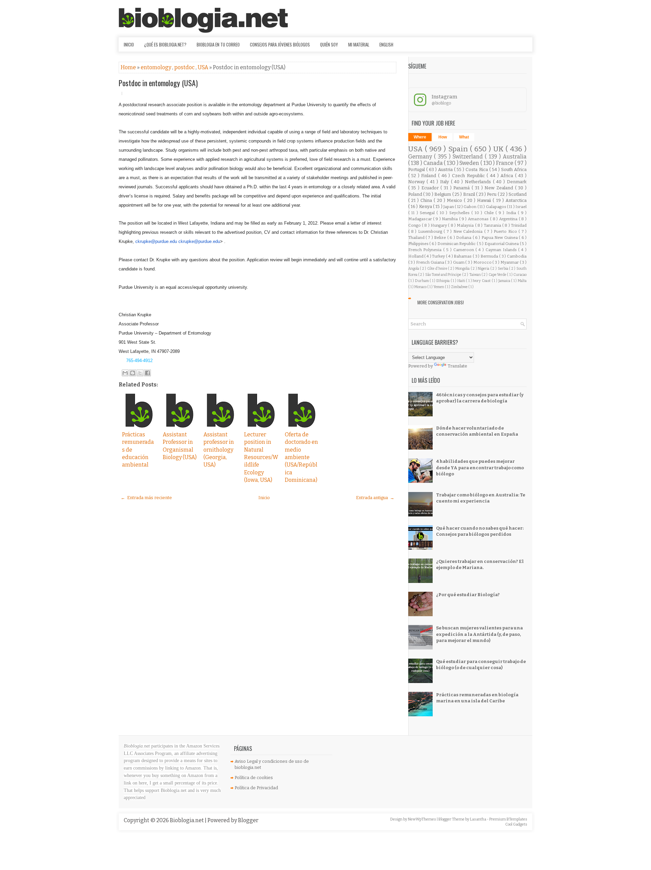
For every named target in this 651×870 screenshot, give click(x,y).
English (386, 44)
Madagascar (420, 218)
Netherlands (479, 181)
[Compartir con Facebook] (147, 373)
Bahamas (463, 256)
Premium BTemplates (508, 819)
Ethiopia (443, 281)
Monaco (420, 287)
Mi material (358, 44)
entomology (156, 67)
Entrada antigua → (375, 497)
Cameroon (464, 249)
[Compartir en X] (140, 373)
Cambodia (517, 256)
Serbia (503, 268)
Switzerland (469, 156)
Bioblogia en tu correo (218, 44)
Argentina (509, 218)
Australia (515, 156)
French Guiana (430, 262)
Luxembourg (430, 231)
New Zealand (500, 187)
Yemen (439, 287)
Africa (507, 175)
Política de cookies (254, 777)
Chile (489, 212)
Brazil (469, 194)
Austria (446, 169)
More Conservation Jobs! (440, 302)
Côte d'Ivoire (437, 268)
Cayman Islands (502, 249)
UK (499, 149)
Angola (414, 268)
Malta (522, 281)
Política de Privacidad (256, 787)
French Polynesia (425, 249)
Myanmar (510, 262)
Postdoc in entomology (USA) (158, 82)
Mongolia (463, 268)
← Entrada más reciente (146, 497)
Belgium (443, 194)
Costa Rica (477, 169)
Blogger (248, 820)
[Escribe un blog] (132, 373)
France (505, 163)
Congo (415, 225)
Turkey (439, 256)
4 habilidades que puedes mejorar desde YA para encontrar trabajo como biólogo (480, 467)
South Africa (514, 169)
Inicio (129, 44)
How (442, 137)
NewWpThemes (422, 819)
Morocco (483, 262)
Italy (445, 181)
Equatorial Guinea (502, 243)
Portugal (417, 169)
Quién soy (329, 44)
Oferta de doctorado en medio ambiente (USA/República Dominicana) (301, 457)
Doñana (464, 237)
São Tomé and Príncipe (443, 274)
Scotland (518, 194)
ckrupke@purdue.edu (156, 241)
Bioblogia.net (187, 820)
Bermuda (489, 256)
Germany (421, 156)
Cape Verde (498, 274)
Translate (457, 365)
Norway (417, 181)
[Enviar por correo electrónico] (125, 373)
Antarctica (516, 200)
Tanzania (493, 225)
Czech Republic (469, 175)
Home (129, 67)
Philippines (419, 243)
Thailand (417, 237)
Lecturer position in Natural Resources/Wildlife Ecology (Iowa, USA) (261, 457)
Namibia (450, 218)
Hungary (439, 225)
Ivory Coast (482, 281)
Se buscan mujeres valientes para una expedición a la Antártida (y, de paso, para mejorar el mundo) (479, 634)
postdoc (185, 67)
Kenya (426, 206)
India (512, 212)
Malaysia (466, 225)
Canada (433, 163)
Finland (429, 175)
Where (420, 137)
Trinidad (519, 225)
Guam (459, 262)
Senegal (428, 212)
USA (203, 67)
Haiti (461, 281)
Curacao (520, 274)
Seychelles (460, 212)
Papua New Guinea (500, 237)
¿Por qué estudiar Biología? (468, 594)
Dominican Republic (457, 243)
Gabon (470, 206)
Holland (416, 256)
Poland (415, 194)
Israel (521, 206)
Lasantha (478, 819)
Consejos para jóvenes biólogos (280, 44)
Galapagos (496, 206)
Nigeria (484, 268)
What (464, 137)
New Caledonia (468, 231)
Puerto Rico (506, 231)
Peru (492, 194)
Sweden (469, 163)
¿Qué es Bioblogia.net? (165, 44)
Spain (459, 149)
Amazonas (479, 218)
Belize (440, 237)
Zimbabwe (459, 287)
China (427, 200)
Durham (422, 281)
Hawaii (485, 200)
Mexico (455, 200)
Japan (449, 206)
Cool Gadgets (516, 824)
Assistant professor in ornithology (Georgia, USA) (218, 449)
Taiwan (475, 274)
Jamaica (504, 281)
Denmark (517, 181)
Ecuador (431, 187)
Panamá (462, 187)
